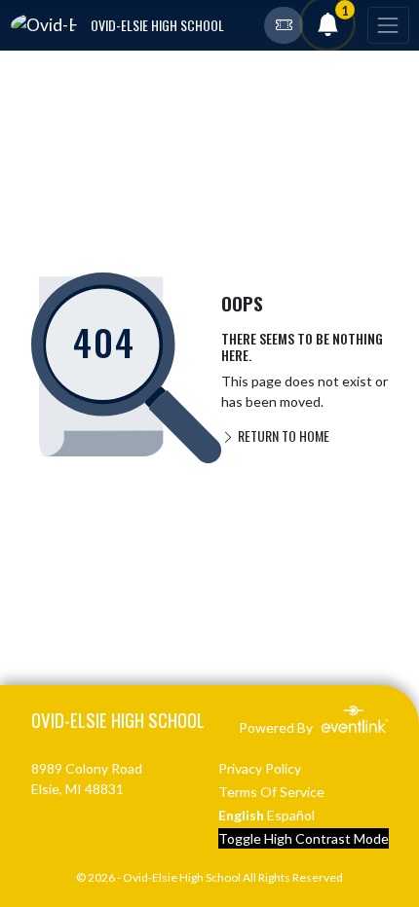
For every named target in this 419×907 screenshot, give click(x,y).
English (241, 815)
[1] (328, 27)
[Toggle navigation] (387, 25)
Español (291, 815)
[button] (283, 25)
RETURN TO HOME (282, 435)
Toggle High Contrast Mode (303, 838)
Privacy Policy (259, 768)
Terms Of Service (271, 791)
